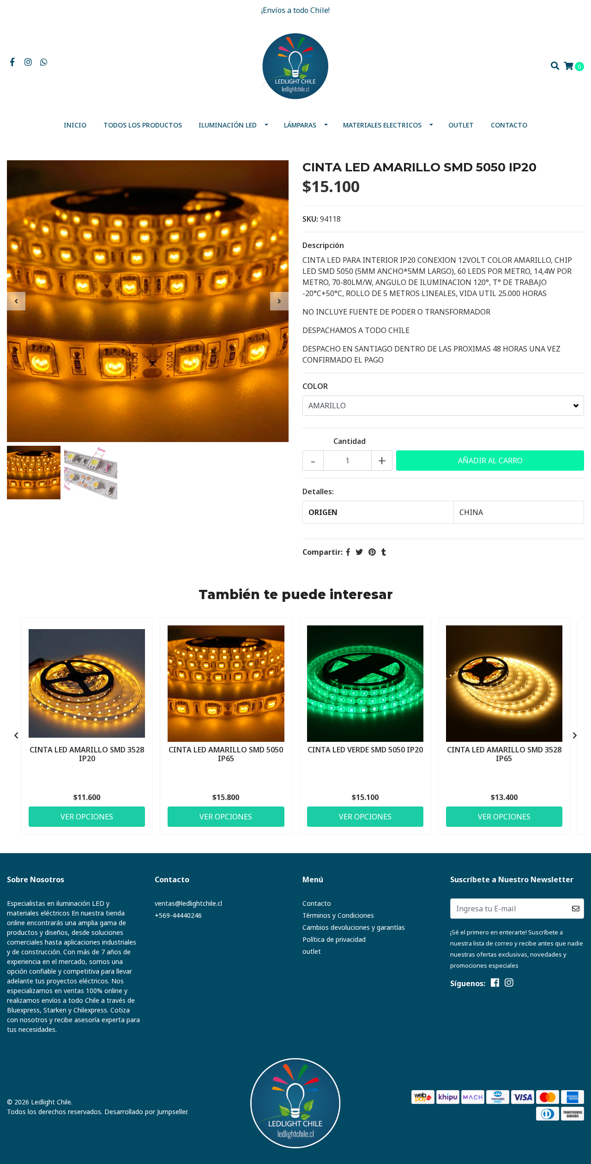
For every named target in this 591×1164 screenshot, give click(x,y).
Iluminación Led (228, 125)
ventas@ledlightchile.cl (188, 903)
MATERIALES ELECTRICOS (382, 125)
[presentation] (16, 301)
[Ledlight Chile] (295, 65)
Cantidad (349, 441)
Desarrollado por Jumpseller (145, 1111)
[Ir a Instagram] (28, 62)
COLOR (315, 386)
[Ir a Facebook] (12, 62)
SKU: (310, 219)
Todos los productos (142, 125)
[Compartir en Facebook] (348, 552)
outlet (461, 125)
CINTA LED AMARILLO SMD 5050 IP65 (226, 754)
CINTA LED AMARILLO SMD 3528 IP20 (87, 754)
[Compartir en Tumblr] (383, 552)
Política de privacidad (334, 939)
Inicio (75, 125)
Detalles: (318, 491)
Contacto (509, 125)
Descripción (323, 245)
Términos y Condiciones (338, 915)
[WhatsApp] (44, 62)
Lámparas (300, 125)
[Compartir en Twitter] (359, 552)
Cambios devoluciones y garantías (353, 927)
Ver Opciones (86, 817)
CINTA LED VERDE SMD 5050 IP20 (365, 750)
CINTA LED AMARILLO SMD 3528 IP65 (504, 754)
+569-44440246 (178, 915)
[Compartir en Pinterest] (372, 552)
